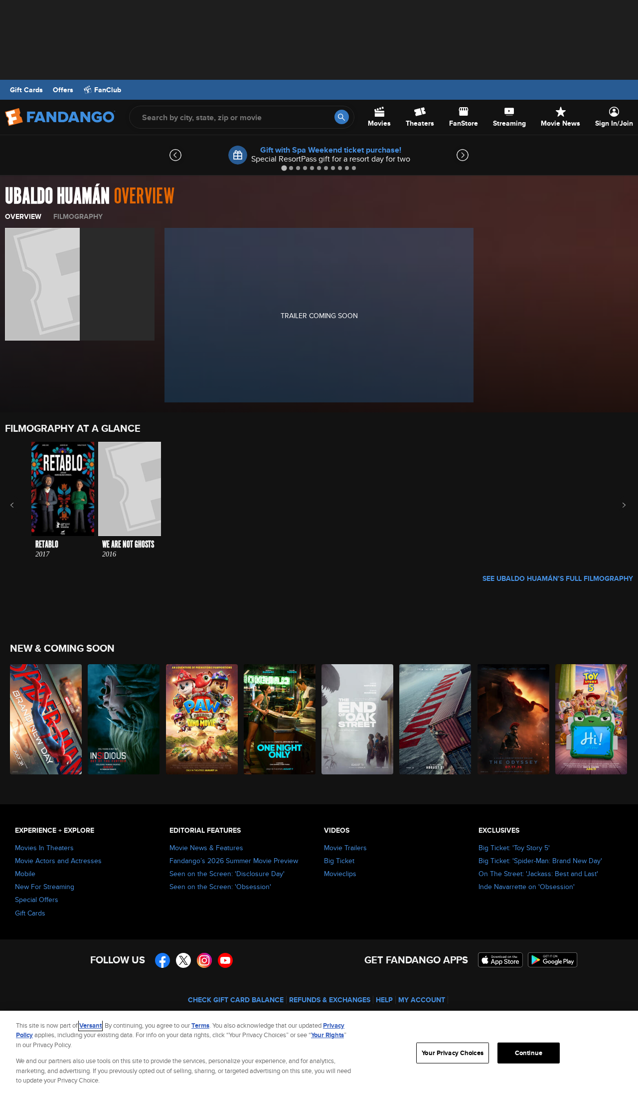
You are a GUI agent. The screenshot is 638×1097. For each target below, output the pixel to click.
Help (384, 1000)
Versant (90, 1025)
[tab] (284, 168)
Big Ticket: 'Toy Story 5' (514, 848)
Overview (23, 216)
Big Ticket (339, 861)
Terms (200, 1025)
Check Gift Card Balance (236, 1000)
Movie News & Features (206, 848)
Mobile (25, 874)
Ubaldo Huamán (57, 196)
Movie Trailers (345, 848)
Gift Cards (26, 90)
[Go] (341, 117)
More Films (617, 505)
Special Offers (36, 900)
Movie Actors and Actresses (58, 861)
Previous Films (20, 505)
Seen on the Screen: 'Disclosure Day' (227, 874)
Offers (63, 90)
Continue (528, 1053)
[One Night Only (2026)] (280, 719)
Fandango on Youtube (225, 960)
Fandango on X (183, 960)
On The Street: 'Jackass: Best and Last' (538, 874)
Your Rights (327, 1035)
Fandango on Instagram (204, 960)
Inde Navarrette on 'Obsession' (526, 887)
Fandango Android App (553, 959)
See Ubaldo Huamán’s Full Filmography (557, 578)
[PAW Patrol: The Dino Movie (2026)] (202, 719)
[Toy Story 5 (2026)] (591, 719)
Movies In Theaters (44, 848)
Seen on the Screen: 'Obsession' (220, 887)
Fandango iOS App (500, 959)
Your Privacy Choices (452, 1053)
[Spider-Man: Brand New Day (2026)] (46, 719)
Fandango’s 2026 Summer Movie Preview (233, 861)
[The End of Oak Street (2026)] (357, 719)
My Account (421, 1000)
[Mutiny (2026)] (435, 719)
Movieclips (340, 874)
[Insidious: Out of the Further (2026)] (124, 719)
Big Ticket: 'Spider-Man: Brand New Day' (540, 861)
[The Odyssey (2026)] (514, 719)
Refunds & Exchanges (329, 1000)
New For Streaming (44, 887)
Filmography (78, 216)
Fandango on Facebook (162, 960)
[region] (319, 1054)
